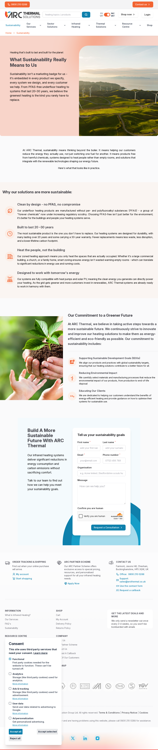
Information (13, 610)
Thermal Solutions (101, 25)
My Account (62, 619)
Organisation (84, 467)
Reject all (15, 738)
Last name (109, 442)
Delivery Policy (63, 623)
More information (20, 684)
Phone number (111, 454)
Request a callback (66, 653)
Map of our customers (67, 657)
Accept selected (47, 731)
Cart (58, 615)
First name (84, 442)
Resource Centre (127, 25)
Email (81, 454)
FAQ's (8, 623)
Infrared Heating (76, 25)
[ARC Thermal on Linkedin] (85, 738)
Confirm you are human (90, 508)
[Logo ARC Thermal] (22, 14)
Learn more (40, 653)
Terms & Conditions (109, 712)
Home (9, 33)
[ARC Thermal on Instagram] (97, 738)
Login (147, 14)
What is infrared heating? (18, 615)
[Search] (86, 15)
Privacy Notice (129, 712)
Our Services (31, 25)
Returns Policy (63, 628)
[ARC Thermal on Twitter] (73, 738)
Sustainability (13, 25)
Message (82, 480)
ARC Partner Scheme (66, 644)
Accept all (15, 731)
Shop (149, 25)
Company (62, 636)
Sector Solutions (52, 25)
